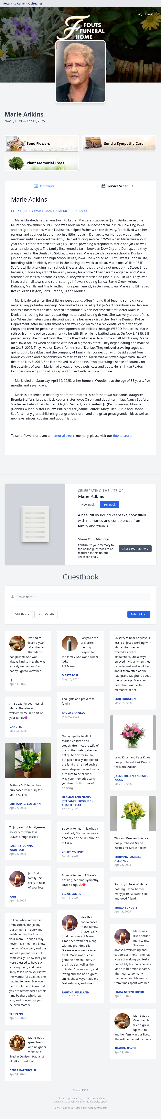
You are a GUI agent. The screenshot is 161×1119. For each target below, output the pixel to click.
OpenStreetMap (84, 1108)
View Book (87, 504)
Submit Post (138, 614)
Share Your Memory (135, 548)
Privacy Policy (69, 1101)
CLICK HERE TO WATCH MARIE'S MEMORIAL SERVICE (49, 211)
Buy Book (109, 504)
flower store (122, 435)
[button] (28, 760)
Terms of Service (91, 1101)
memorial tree (61, 435)
